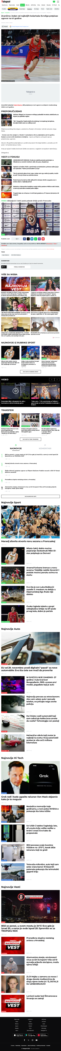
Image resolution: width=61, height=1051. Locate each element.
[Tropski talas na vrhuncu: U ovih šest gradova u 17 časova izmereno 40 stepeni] (6, 195)
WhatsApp (49, 243)
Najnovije (11, 502)
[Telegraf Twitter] (28, 1040)
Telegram (3, 245)
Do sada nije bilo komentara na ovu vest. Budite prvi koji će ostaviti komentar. (22, 263)
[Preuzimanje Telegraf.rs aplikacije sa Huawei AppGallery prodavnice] (42, 1035)
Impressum (24, 1045)
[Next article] (60, 525)
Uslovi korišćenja (50, 249)
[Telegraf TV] (36, 1040)
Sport (2, 12)
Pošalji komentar (19, 266)
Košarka (7, 12)
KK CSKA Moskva (15, 255)
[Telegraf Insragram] (32, 1040)
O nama (12, 1045)
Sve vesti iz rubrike (30, 371)
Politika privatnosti (41, 1045)
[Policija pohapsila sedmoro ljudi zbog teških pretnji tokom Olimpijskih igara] (30, 420)
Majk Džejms (18, 105)
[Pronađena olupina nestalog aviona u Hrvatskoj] (13, 945)
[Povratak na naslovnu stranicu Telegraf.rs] (5, 2)
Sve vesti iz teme (30, 439)
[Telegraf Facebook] (24, 1040)
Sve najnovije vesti (30, 496)
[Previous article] (1, 525)
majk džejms (5, 255)
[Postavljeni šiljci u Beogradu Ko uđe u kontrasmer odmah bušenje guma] (15, 391)
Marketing (17, 1045)
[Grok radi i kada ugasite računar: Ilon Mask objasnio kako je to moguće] (30, 777)
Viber (54, 243)
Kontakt (48, 1045)
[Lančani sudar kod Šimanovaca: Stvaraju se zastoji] (13, 1003)
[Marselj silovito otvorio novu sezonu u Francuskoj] (30, 522)
